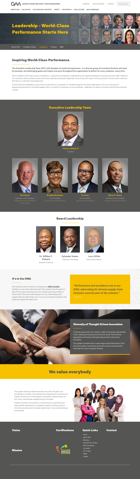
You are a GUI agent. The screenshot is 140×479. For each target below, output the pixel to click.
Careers (86, 4)
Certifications (98, 4)
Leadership (43, 47)
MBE (61, 47)
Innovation (67, 9)
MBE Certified (53, 286)
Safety (57, 9)
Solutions (26, 9)
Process (54, 47)
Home (85, 434)
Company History (29, 47)
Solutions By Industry (42, 9)
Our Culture (79, 9)
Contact (110, 4)
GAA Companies (92, 9)
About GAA (15, 9)
